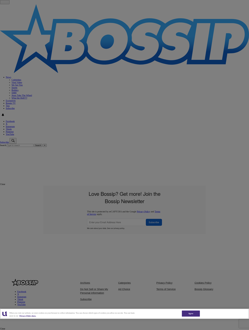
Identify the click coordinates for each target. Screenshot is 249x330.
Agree (190, 313)
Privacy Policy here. (27, 316)
